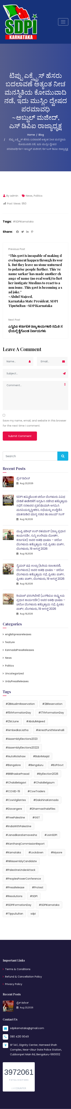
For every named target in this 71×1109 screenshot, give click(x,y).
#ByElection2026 (47, 774)
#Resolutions (14, 896)
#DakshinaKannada (45, 800)
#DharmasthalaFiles (42, 809)
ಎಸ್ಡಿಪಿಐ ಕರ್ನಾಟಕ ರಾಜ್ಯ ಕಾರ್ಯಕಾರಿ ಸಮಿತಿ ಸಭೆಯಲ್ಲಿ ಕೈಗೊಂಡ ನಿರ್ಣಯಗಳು (35, 328)
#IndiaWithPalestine (18, 826)
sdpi (33, 913)
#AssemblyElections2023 (22, 739)
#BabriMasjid (41, 756)
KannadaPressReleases (19, 650)
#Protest (37, 887)
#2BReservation (52, 704)
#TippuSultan (14, 913)
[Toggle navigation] (63, 21)
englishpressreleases (18, 634)
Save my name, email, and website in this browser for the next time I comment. (34, 423)
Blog (41, 135)
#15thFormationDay (18, 712)
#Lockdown (35, 852)
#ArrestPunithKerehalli (50, 730)
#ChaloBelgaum (44, 782)
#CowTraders (36, 791)
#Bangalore (13, 765)
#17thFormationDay (51, 712)
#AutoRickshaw (15, 756)
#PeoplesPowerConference (23, 878)
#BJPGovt (57, 765)
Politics (38, 196)
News (29, 196)
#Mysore (56, 852)
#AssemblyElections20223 (22, 747)
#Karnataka (13, 852)
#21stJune (12, 721)
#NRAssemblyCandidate (21, 861)
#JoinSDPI (50, 835)
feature (10, 642)
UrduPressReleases (17, 681)
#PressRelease (15, 887)
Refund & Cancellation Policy (23, 976)
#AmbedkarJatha (17, 730)
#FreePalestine (15, 817)
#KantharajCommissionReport (25, 844)
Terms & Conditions (17, 969)
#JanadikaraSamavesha (21, 835)
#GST (36, 817)
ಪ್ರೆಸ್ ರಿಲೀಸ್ (23, 478)
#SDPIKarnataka (23, 221)
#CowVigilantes (16, 800)
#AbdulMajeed (35, 721)
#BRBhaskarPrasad (17, 774)
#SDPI (34, 896)
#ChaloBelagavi (16, 782)
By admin (12, 196)
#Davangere (14, 809)
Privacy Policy (13, 984)
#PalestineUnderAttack (20, 870)
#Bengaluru (35, 765)
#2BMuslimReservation (20, 704)
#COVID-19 (13, 791)
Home (31, 135)
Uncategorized (14, 673)
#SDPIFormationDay (18, 905)
